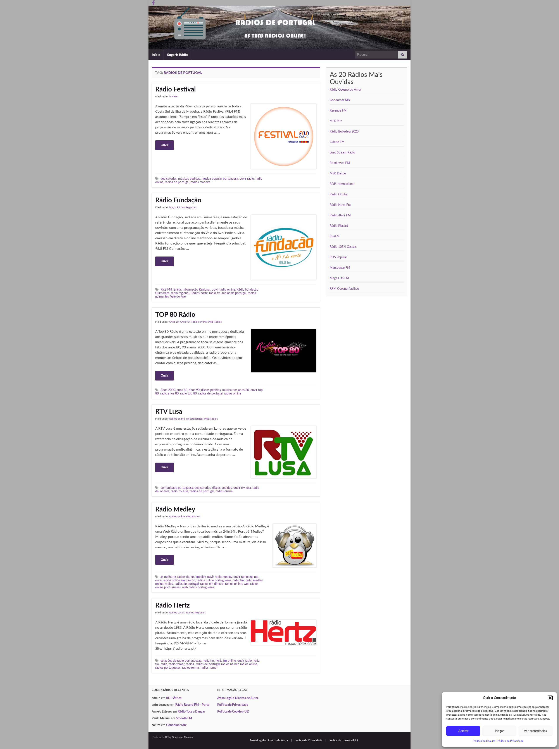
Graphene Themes (182, 737)
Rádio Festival (175, 89)
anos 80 (182, 390)
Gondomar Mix (340, 100)
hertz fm (208, 660)
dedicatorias (168, 178)
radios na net (230, 664)
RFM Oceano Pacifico (344, 288)
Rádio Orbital (338, 194)
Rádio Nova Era (340, 205)
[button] (550, 698)
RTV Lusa (168, 411)
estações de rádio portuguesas (180, 660)
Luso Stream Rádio (342, 152)
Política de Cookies (484, 741)
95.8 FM (166, 289)
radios (169, 583)
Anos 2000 (167, 390)
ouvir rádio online (223, 289)
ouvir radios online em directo (175, 580)
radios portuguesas (168, 667)
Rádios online (199, 321)
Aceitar (463, 731)
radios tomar (208, 667)
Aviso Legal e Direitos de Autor (237, 698)
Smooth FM (184, 718)
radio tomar (176, 664)
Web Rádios (215, 321)
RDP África (173, 698)
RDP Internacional (342, 184)
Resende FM (338, 110)
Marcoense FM (340, 267)
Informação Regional (196, 289)
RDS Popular (338, 257)
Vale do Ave (178, 296)
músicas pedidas (189, 178)
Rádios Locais (177, 612)
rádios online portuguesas (214, 580)
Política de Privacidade (510, 741)
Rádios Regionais (187, 207)
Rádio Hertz (172, 605)
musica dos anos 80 (235, 390)
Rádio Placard (339, 225)
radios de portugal (177, 182)
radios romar (190, 667)
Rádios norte (199, 293)
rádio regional (180, 293)
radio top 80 (188, 393)
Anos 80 (174, 321)
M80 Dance (338, 173)
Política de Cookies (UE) (233, 711)
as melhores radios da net (177, 577)
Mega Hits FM (339, 278)
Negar (499, 731)
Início (156, 55)
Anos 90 (185, 321)
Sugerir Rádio (177, 55)
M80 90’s (336, 121)
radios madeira (200, 182)
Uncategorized (194, 418)
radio (163, 664)
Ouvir (164, 145)
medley (201, 577)
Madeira (173, 96)
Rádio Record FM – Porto (192, 704)
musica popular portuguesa (220, 178)
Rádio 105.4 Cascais (343, 246)
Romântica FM (340, 163)
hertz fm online (226, 660)
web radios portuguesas (198, 587)
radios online (232, 393)
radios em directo (212, 583)
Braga (172, 207)
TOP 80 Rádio (175, 315)
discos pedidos (211, 390)
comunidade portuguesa (176, 487)
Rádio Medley (175, 509)
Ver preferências (535, 731)
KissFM (335, 236)
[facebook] (153, 2)
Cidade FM (337, 142)
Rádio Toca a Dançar (191, 711)
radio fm (215, 293)
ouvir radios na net (246, 577)
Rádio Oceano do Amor (345, 89)
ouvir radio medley (219, 577)
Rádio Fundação (178, 200)
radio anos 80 (169, 393)
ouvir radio (247, 178)
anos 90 (194, 390)
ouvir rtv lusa (242, 487)
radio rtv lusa (179, 491)
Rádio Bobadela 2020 (344, 131)
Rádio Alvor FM (340, 215)
